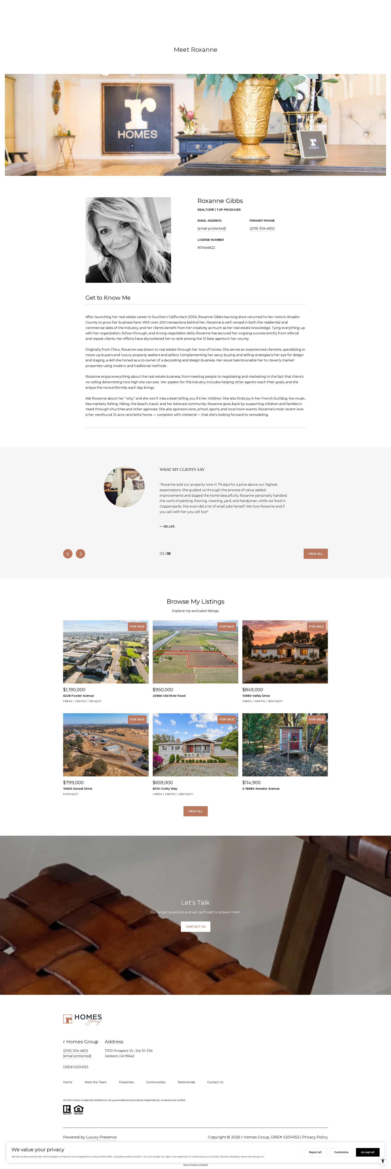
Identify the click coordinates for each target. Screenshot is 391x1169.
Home (67, 1082)
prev (67, 553)
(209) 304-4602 (262, 228)
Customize (341, 1152)
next (80, 553)
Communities (155, 1082)
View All (316, 554)
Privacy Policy (315, 1137)
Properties (126, 1082)
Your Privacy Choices (195, 1164)
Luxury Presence (101, 1137)
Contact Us (215, 1082)
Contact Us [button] (195, 926)
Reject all (315, 1152)
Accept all (368, 1152)
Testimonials (186, 1082)
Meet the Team (96, 1082)
